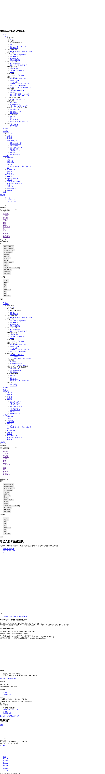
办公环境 (9, 138)
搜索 (2, 299)
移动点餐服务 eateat (15, 111)
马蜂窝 (12, 44)
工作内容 (9, 133)
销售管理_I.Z (13, 152)
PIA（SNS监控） (15, 82)
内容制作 (6, 266)
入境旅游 (6, 215)
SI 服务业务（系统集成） (17, 90)
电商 (5, 286)
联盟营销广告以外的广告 (17, 70)
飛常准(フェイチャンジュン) (18, 46)
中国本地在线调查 (15, 63)
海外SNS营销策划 (15, 60)
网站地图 (6, 768)
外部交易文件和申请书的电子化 (19, 106)
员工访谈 (9, 399)
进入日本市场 (7, 258)
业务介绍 (6, 36)
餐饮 (5, 288)
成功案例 (6, 128)
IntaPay (12, 39)
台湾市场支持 (14, 56)
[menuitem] (6, 198)
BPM (4, 222)
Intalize (12, 72)
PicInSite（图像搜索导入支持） (19, 78)
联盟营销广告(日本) (8, 262)
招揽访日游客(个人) (8, 246)
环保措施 (9, 185)
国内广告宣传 (7, 271)
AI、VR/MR (13, 126)
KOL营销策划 (14, 58)
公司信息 (6, 156)
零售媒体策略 (14, 113)
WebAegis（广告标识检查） (18, 75)
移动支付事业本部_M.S (16, 147)
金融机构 (6, 282)
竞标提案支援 (14, 48)
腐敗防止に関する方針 (13, 181)
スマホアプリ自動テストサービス (20, 95)
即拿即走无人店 (14, 109)
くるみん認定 (10, 187)
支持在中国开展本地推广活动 (18, 65)
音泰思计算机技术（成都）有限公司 (20, 166)
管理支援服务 (14, 102)
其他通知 (9, 173)
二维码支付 (6, 227)
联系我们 (2, 195)
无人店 (5, 231)
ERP (4, 224)
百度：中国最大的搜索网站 (18, 55)
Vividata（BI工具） (15, 80)
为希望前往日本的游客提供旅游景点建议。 (15, 616)
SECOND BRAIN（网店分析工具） (20, 83)
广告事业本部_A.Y (15, 144)
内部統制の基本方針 (12, 178)
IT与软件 (6, 280)
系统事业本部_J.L (15, 154)
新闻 (4, 34)
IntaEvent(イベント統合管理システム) (20, 87)
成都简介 (12, 92)
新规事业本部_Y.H (15, 145)
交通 (8, 168)
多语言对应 (6, 256)
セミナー (6, 130)
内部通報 (9, 190)
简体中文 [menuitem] (7, 198)
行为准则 (9, 176)
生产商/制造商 (7, 290)
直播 (11, 118)
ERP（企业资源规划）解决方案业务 (20, 94)
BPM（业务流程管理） (16, 104)
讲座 (4, 389)
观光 (5, 293)
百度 (4, 230)
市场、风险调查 (7, 270)
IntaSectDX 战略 (11, 169)
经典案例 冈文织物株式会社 (8, 678)
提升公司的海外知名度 (9, 250)
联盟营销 (6, 214)
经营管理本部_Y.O (15, 149)
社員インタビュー (12, 140)
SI (3, 228)
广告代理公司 (7, 295)
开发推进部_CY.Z (15, 150)
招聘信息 (6, 132)
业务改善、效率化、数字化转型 (11, 268)
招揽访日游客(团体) (8, 248)
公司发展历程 (10, 162)
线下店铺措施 (7, 273)
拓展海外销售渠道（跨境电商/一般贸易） (22, 51)
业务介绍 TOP (4, 716)
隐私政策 (9, 171)
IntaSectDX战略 (11, 430)
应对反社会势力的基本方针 (14, 183)
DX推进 (5, 233)
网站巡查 (6, 217)
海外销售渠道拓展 (8, 252)
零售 (5, 284)
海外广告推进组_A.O (16, 142)
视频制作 (12, 116)
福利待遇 (9, 137)
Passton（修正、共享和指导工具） (20, 121)
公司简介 (9, 159)
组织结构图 (10, 161)
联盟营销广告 (14, 68)
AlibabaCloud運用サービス (17, 99)
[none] (54, 199)
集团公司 (9, 164)
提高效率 (6, 235)
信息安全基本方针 (12, 188)
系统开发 (6, 219)
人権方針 (9, 180)
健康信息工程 (14, 125)
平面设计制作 (14, 120)
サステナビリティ (8, 174)
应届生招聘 (6, 237)
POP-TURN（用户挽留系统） (18, 85)
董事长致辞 (10, 157)
